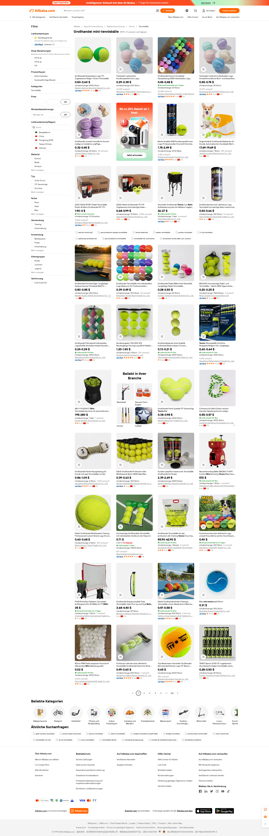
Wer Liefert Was (175, 823)
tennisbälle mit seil (43, 740)
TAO (154, 823)
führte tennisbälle (118, 734)
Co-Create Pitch (42, 765)
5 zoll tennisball (206, 232)
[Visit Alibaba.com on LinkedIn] (206, 791)
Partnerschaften (206, 781)
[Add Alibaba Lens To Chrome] (79, 811)
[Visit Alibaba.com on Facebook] (200, 791)
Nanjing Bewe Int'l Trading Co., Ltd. (173, 420)
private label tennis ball (71, 734)
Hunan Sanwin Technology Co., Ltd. (90, 420)
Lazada (132, 823)
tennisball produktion (193, 740)
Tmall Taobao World (118, 823)
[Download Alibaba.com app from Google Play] (224, 811)
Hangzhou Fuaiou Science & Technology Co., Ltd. (217, 486)
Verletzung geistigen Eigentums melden (175, 781)
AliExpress (92, 823)
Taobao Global (144, 823)
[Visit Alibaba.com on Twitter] (211, 791)
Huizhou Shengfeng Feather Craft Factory (176, 94)
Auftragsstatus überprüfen (210, 770)
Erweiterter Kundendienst (87, 775)
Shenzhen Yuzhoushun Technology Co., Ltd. (134, 91)
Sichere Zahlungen (84, 759)
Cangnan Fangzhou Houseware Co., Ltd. (216, 423)
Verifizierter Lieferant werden (211, 775)
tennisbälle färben (109, 740)
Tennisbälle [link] (144, 26)
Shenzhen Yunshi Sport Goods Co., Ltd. (133, 295)
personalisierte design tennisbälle (114, 232)
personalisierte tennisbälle (115, 239)
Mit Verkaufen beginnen (209, 765)
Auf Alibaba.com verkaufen (210, 759)
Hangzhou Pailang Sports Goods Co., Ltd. (216, 361)
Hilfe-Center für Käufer (168, 759)
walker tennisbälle (163, 232)
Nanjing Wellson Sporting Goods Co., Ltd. (175, 483)
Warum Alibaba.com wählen (47, 759)
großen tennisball (185, 232)
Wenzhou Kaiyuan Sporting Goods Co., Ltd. (134, 613)
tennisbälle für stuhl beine (144, 239)
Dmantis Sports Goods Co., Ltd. (129, 355)
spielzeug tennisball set (87, 239)
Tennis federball (141, 232)
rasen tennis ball (222, 734)
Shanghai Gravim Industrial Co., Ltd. (90, 357)
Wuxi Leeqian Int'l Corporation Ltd (214, 295)
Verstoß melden (165, 786)
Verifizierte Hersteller (126, 759)
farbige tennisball (173, 734)
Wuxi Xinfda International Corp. (129, 554)
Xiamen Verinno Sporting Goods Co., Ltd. (92, 88)
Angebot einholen (124, 765)
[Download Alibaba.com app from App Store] (203, 811)
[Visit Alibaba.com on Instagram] (217, 791)
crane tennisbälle (87, 740)
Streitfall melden (165, 770)
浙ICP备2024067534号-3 (206, 832)
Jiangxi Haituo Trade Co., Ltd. (87, 153)
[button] (157, 10)
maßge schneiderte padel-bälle (145, 734)
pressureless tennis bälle (197, 734)
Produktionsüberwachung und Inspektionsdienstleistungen (89, 782)
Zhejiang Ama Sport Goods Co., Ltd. (173, 157)
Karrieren (39, 775)
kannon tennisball (96, 734)
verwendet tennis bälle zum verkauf (177, 239)
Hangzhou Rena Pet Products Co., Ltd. (91, 483)
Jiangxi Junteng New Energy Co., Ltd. (215, 153)
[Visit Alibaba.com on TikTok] (228, 791)
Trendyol (162, 823)
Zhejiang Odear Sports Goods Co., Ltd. (91, 222)
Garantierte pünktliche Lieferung (90, 770)
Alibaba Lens (41, 811)
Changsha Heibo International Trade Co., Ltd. (93, 616)
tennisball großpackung (134, 740)
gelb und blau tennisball (45, 734)
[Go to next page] (177, 693)
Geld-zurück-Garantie (85, 765)
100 (172, 693)
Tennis (131, 26)
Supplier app (131, 811)
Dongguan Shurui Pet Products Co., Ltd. (216, 91)
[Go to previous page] (132, 693)
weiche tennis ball (85, 232)
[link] (265, 809)
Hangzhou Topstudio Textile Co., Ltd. (215, 547)
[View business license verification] (159, 831)
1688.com (103, 823)
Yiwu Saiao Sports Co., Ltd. (169, 219)
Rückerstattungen (166, 775)
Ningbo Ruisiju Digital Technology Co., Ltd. (93, 295)
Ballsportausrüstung (116, 26)
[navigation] (50, 360)
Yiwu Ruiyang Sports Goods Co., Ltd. (132, 217)
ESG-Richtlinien (42, 770)
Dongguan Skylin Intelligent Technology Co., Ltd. (176, 547)
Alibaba (77, 26)
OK (65, 102)
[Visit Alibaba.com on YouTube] (222, 791)
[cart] (196, 11)
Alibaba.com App (185, 811)
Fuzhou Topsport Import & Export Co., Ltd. (176, 295)
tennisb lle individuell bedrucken (164, 740)
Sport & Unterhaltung (93, 26)
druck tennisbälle (65, 740)
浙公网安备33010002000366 (180, 832)
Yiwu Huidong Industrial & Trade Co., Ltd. (216, 217)
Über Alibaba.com (43, 753)
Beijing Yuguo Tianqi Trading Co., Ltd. (90, 545)
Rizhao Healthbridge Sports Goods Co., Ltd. (134, 483)
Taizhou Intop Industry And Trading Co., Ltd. (176, 616)
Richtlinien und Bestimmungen (89, 788)
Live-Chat (162, 765)
